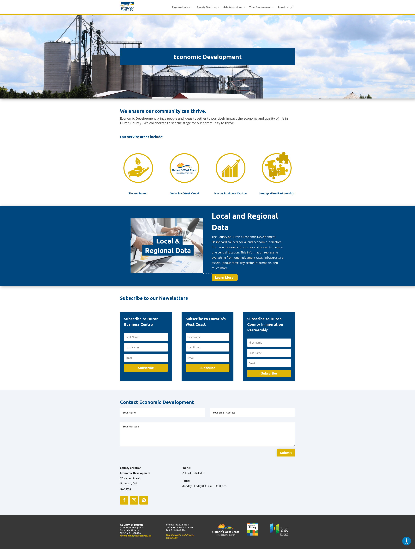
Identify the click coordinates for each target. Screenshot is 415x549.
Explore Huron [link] (181, 7)
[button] (146, 368)
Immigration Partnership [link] (276, 193)
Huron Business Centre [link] (230, 193)
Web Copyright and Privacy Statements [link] (180, 536)
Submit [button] (286, 452)
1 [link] (203, 273)
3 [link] (208, 273)
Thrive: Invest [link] (138, 193)
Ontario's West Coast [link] (184, 193)
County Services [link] (207, 7)
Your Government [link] (260, 7)
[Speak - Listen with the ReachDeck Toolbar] (406, 541)
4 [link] (211, 273)
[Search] (291, 7)
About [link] (281, 7)
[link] (127, 6)
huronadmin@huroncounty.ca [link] (135, 535)
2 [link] (206, 273)
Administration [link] (232, 7)
